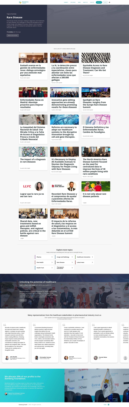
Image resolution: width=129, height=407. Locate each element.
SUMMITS (66, 2)
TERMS (105, 404)
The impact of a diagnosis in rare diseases (33, 160)
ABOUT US (85, 2)
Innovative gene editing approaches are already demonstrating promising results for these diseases (64, 103)
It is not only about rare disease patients (95, 195)
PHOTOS (92, 2)
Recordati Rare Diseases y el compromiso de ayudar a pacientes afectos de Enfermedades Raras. (65, 197)
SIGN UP (99, 2)
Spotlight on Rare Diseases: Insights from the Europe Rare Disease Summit (95, 103)
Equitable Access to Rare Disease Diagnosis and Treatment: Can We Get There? (95, 69)
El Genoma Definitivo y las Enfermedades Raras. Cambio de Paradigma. (96, 129)
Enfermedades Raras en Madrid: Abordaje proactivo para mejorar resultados (32, 103)
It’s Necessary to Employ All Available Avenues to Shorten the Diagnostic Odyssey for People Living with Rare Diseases (65, 164)
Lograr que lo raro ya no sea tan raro (32, 195)
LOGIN (105, 2)
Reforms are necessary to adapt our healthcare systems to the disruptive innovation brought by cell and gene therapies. (64, 132)
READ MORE (23, 300)
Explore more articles (12, 35)
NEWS (79, 2)
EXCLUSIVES (73, 2)
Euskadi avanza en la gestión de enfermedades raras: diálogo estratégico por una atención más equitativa (33, 70)
